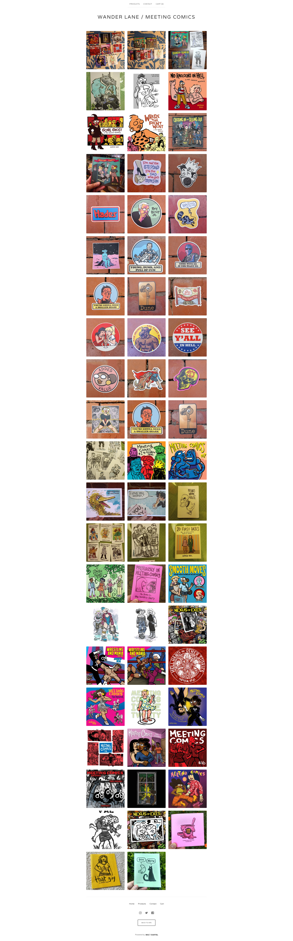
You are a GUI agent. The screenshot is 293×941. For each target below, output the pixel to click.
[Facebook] (153, 913)
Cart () (160, 4)
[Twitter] (146, 913)
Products (134, 4)
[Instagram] (140, 913)
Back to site (147, 922)
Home (131, 904)
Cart (162, 904)
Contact (147, 4)
